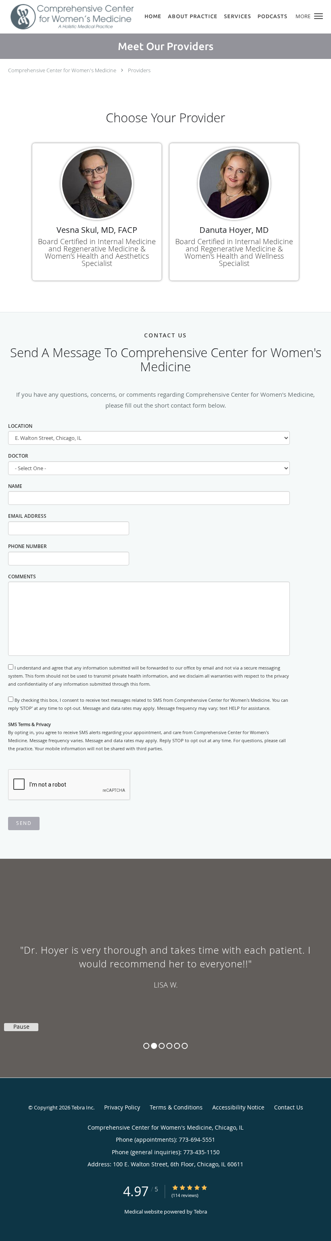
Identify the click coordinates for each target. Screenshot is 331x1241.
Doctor (18, 455)
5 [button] (177, 1046)
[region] (165, 960)
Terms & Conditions (176, 1107)
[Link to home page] (67, 16)
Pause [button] (21, 1026)
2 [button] (154, 1046)
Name (15, 486)
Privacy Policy (122, 1107)
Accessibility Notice (238, 1107)
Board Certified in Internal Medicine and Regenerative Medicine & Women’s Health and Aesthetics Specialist (97, 252)
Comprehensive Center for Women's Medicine (62, 70)
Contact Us (288, 1107)
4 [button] (169, 1046)
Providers (139, 70)
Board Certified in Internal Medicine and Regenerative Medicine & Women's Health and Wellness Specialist (234, 252)
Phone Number (27, 546)
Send (23, 823)
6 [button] (184, 1046)
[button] (318, 16)
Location (20, 426)
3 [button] (161, 1046)
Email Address (27, 516)
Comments (22, 576)
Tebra (200, 1211)
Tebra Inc (82, 1107)
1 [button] (146, 1046)
